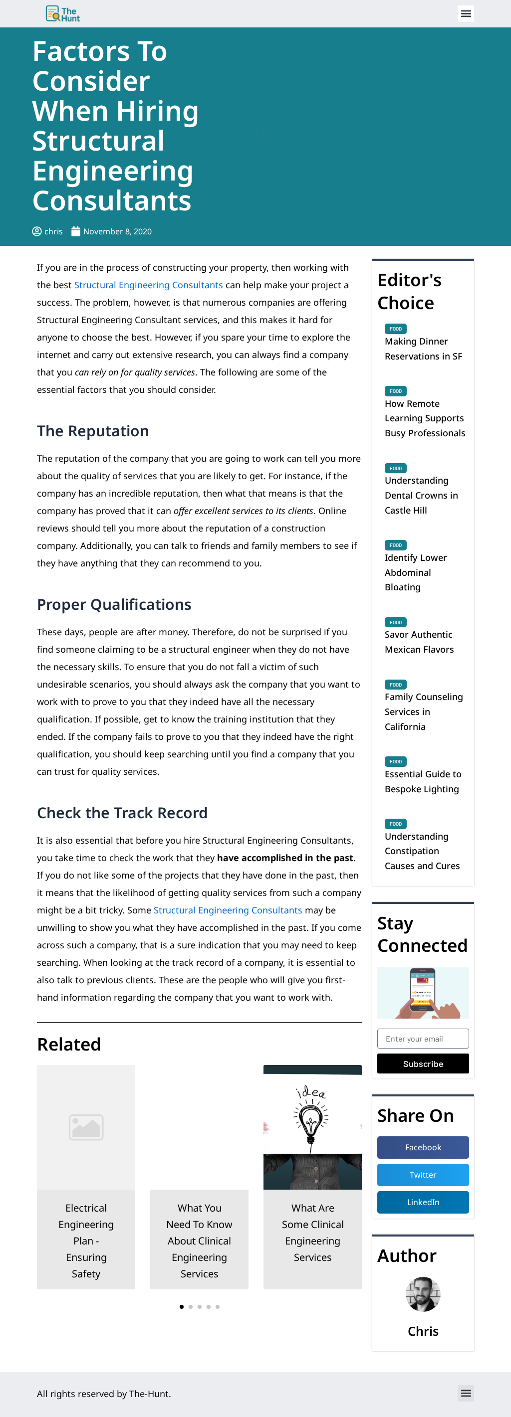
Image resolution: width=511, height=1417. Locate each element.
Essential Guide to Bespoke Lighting (423, 781)
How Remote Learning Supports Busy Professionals (425, 418)
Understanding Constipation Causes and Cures (422, 851)
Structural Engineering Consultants (148, 285)
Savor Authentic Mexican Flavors (419, 641)
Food (396, 329)
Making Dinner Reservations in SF (424, 348)
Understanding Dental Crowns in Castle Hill (421, 495)
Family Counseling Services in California (424, 711)
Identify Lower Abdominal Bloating (416, 572)
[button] (466, 13)
